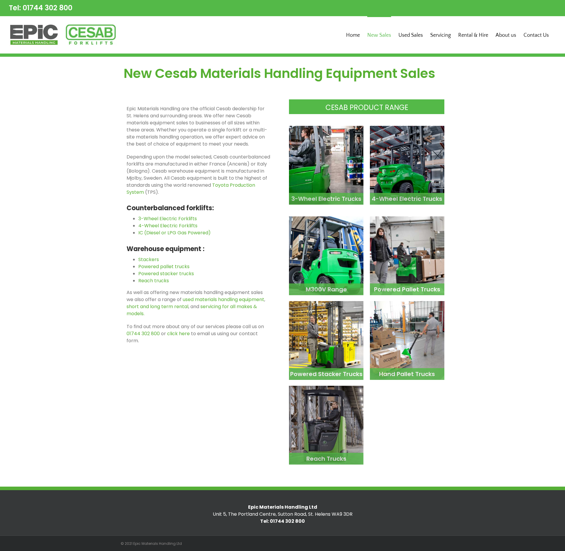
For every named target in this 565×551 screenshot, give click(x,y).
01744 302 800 (143, 333)
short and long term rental (157, 306)
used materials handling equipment (223, 299)
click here (178, 333)
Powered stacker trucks (166, 273)
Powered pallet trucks (164, 266)
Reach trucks (153, 280)
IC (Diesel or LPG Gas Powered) (175, 232)
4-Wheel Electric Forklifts (167, 225)
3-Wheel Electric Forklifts (167, 218)
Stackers (148, 259)
